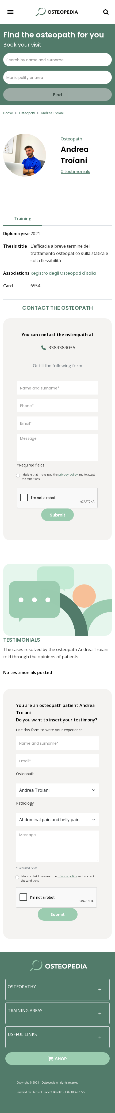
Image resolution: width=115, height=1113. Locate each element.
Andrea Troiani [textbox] (34, 790)
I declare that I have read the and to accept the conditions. (57, 878)
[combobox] (57, 790)
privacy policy (67, 876)
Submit (57, 515)
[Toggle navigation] (10, 12)
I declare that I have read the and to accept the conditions (58, 477)
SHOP (60, 1059)
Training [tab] (22, 218)
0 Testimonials (75, 172)
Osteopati (27, 113)
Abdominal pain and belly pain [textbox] (49, 820)
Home (8, 113)
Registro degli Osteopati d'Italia (63, 273)
